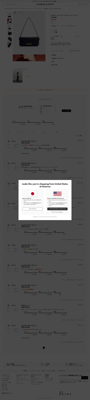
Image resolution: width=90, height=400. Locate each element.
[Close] (70, 182)
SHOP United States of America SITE (57, 208)
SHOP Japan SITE (32, 208)
